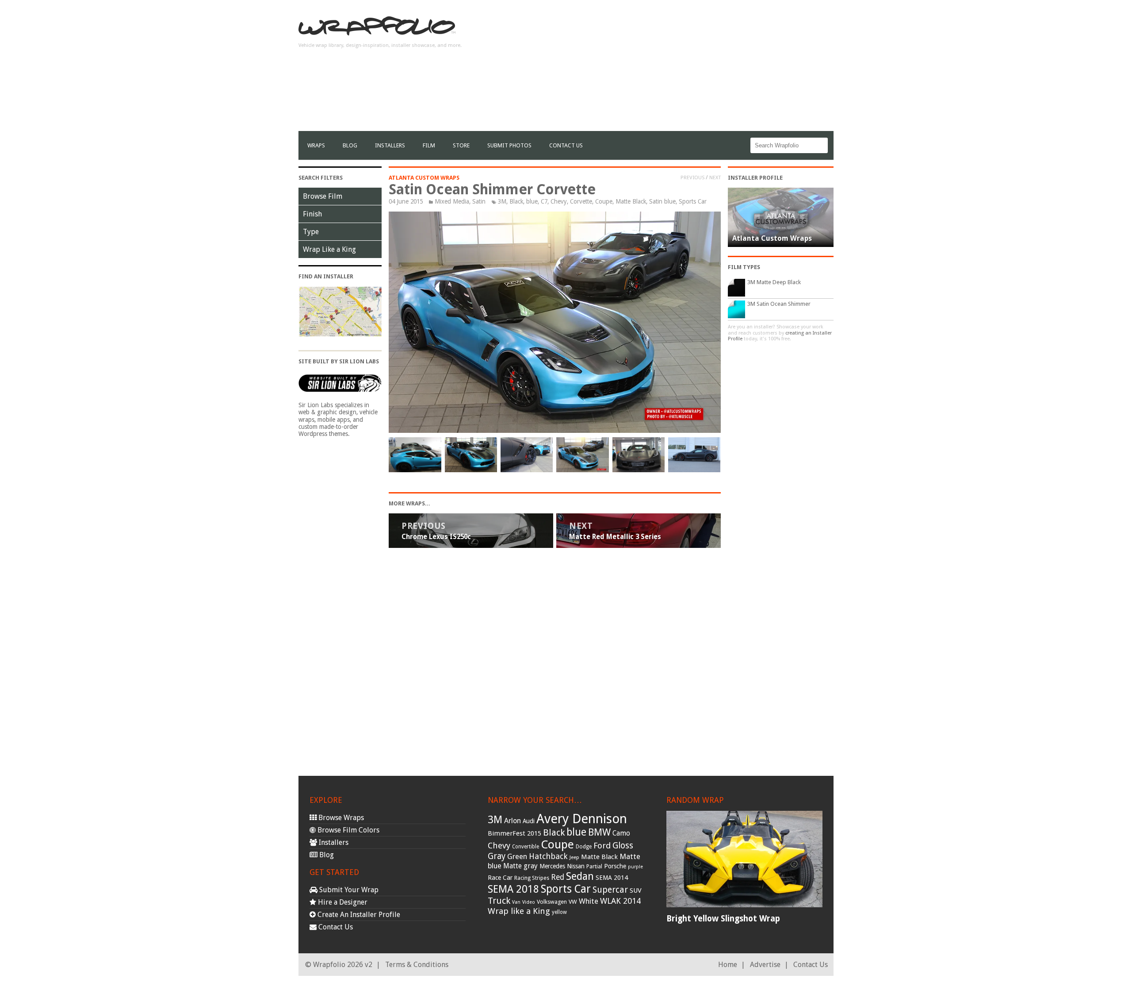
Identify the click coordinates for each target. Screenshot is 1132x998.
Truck (499, 900)
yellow (559, 912)
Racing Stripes (531, 878)
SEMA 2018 (513, 889)
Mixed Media (452, 201)
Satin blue (662, 201)
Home (727, 964)
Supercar (610, 890)
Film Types (744, 267)
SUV (636, 890)
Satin (479, 201)
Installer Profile (755, 177)
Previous (692, 177)
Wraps (316, 145)
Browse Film (322, 196)
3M (502, 201)
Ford (602, 845)
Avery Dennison (581, 818)
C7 (544, 201)
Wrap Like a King (329, 249)
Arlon (512, 821)
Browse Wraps (340, 817)
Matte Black (631, 201)
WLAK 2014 (620, 901)
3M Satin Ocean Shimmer (779, 304)
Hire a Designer (341, 902)
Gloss (622, 845)
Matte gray (520, 866)
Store (461, 145)
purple (635, 867)
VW (573, 901)
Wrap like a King (519, 911)
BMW (599, 832)
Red (557, 877)
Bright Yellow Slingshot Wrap (723, 918)
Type (311, 231)
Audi (529, 821)
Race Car (500, 877)
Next (715, 177)
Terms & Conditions (416, 964)
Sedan (580, 876)
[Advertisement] (673, 69)
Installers (390, 145)
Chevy (559, 201)
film (429, 145)
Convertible (525, 847)
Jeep (574, 857)
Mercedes (552, 866)
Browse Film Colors (347, 830)
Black (516, 201)
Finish (312, 214)
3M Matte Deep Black (774, 282)
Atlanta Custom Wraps (424, 177)
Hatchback (548, 856)
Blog (350, 145)
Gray (496, 856)
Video (528, 902)
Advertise (765, 964)
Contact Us (566, 145)
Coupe (603, 201)
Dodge (584, 847)
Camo (621, 833)
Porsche (615, 866)
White (588, 901)
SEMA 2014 (612, 877)
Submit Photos (509, 145)
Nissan (576, 866)
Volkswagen (552, 901)
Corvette (581, 201)
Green (517, 856)
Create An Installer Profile (358, 914)
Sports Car (693, 201)
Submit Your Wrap (348, 890)
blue (532, 201)
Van (516, 902)
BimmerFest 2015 (514, 833)
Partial (594, 866)
